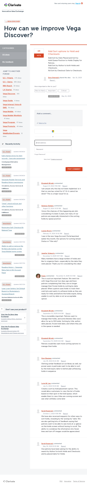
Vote (39, 55)
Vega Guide (8, 100)
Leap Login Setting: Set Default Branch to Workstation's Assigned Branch (13, 291)
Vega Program (9, 122)
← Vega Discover (12, 21)
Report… (53, 80)
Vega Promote (9, 126)
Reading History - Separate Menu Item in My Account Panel (12, 270)
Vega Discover (9, 94)
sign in (77, 3)
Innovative (67, 481)
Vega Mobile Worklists (12, 115)
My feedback (7, 62)
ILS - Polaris (8, 78)
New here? (53, 159)
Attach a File (42, 123)
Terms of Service (79, 481)
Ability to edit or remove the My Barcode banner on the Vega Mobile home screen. (12, 248)
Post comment (74, 169)
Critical (65, 91)
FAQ (61, 481)
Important (52, 91)
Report (65, 186)
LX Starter (7, 90)
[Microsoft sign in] (53, 131)
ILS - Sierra (8, 82)
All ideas (6, 55)
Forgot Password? (40, 154)
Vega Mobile (8, 111)
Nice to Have (40, 91)
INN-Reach (7, 86)
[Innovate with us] (13, 5)
